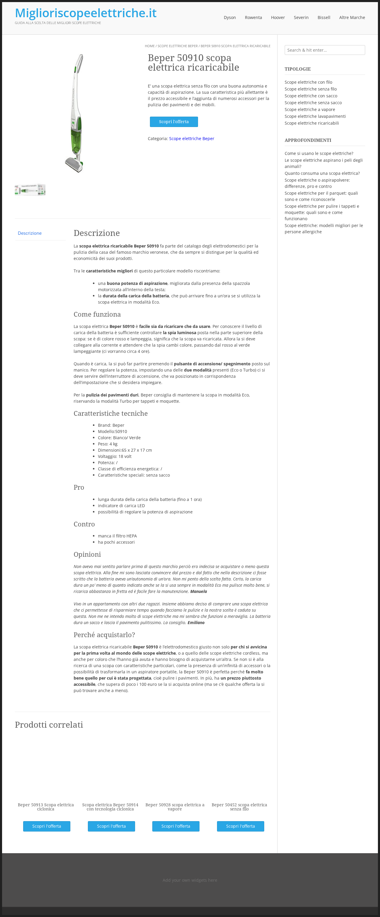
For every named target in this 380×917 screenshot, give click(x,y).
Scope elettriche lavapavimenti (315, 116)
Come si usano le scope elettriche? (319, 153)
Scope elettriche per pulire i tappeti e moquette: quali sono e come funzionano (322, 212)
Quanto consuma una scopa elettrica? (322, 173)
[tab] (40, 233)
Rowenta (253, 17)
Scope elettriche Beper (178, 46)
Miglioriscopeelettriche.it (86, 12)
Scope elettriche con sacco (311, 96)
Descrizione (30, 233)
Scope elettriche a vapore (310, 109)
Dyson (230, 17)
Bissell (324, 17)
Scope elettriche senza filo (311, 89)
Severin (301, 17)
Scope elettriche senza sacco (313, 102)
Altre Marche (352, 17)
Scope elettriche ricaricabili (312, 123)
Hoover (278, 17)
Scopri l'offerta (174, 121)
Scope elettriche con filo (308, 82)
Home (150, 46)
